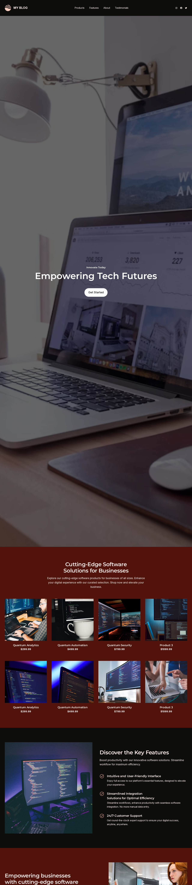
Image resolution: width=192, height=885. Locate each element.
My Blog (21, 8)
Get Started (96, 292)
